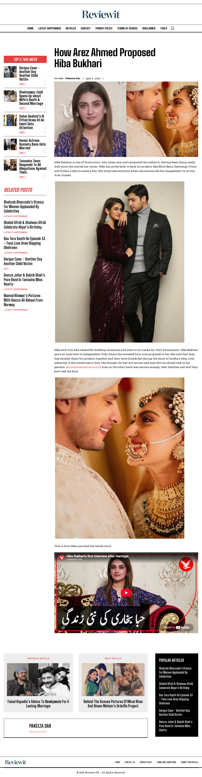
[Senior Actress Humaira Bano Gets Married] (10, 144)
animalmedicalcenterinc (83, 367)
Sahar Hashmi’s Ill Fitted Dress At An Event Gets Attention (31, 122)
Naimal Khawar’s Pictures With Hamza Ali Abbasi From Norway (23, 300)
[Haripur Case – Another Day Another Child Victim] (10, 72)
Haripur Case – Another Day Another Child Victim (29, 74)
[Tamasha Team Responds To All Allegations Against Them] (10, 165)
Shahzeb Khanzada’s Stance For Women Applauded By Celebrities (24, 206)
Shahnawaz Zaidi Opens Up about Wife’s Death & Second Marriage (31, 98)
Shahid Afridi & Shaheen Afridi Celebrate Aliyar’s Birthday (25, 224)
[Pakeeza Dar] (18, 728)
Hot (22, 84)
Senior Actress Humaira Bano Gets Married (32, 144)
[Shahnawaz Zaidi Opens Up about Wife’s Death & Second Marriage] (10, 96)
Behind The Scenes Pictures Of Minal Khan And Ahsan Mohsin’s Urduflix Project (113, 703)
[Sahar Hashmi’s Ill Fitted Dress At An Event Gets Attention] (10, 120)
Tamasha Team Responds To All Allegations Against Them (33, 167)
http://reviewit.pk (37, 731)
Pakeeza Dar (72, 78)
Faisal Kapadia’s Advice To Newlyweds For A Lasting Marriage (38, 703)
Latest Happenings (16, 216)
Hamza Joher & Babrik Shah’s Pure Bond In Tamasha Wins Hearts (24, 279)
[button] (172, 28)
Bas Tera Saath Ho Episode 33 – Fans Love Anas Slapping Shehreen (24, 243)
